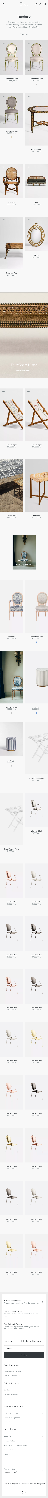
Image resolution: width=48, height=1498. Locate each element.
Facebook (25, 1484)
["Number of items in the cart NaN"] (44, 4)
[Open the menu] (4, 4)
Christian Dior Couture (12, 1372)
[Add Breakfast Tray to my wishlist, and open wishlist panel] (25, 220)
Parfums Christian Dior (12, 1376)
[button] (25, 43)
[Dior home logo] (24, 3)
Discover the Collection (24, 370)
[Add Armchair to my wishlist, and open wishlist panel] (25, 167)
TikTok (6, 1484)
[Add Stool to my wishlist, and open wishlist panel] (25, 725)
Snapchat (41, 1484)
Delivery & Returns (11, 1394)
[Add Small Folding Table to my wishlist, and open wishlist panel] (25, 796)
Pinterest (33, 1484)
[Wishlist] (35, 4)
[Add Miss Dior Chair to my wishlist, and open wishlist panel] (25, 866)
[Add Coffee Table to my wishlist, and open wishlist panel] (25, 462)
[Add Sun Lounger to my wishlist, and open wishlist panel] (25, 391)
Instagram (14, 1484)
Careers (7, 1422)
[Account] (40, 4)
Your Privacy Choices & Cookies (16, 1445)
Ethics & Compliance (12, 1418)
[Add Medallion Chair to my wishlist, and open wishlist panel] (25, 43)
